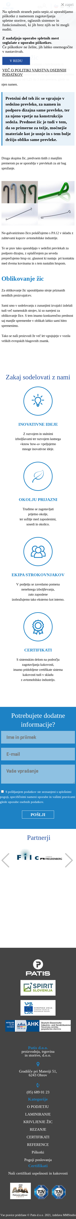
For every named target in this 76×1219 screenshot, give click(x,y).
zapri (69, 4)
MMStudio (69, 1215)
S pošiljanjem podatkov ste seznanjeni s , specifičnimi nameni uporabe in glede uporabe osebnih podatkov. (37, 797)
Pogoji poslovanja (38, 1160)
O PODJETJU (38, 1107)
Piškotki (38, 1152)
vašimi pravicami (64, 797)
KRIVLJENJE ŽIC (38, 1122)
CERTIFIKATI (38, 1137)
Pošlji (38, 814)
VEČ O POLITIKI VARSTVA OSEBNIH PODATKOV (34, 72)
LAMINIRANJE (38, 1114)
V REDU (16, 61)
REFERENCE (38, 1144)
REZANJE (38, 1129)
